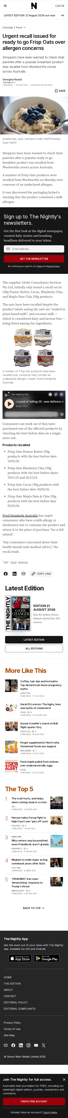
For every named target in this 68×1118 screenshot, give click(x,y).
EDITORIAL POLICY (16, 1002)
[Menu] (5, 5)
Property (17, 848)
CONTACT (10, 996)
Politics (16, 826)
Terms (39, 266)
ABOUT (8, 989)
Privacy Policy (53, 266)
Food (19, 27)
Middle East (18, 891)
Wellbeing (25, 750)
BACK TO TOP (32, 908)
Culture (16, 868)
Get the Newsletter (34, 258)
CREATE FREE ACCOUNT (34, 1101)
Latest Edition (34, 639)
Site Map (9, 1035)
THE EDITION (12, 983)
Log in (59, 5)
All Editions (34, 648)
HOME (8, 977)
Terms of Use (12, 1029)
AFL (13, 806)
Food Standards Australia (20, 515)
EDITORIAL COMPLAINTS (19, 1008)
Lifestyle (8, 27)
